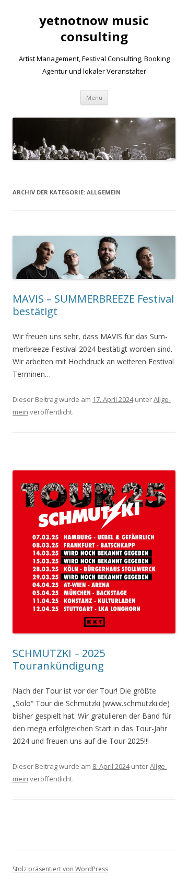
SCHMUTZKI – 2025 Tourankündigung (59, 659)
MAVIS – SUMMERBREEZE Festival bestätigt (93, 305)
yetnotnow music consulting (94, 29)
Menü (94, 97)
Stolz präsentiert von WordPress (60, 868)
